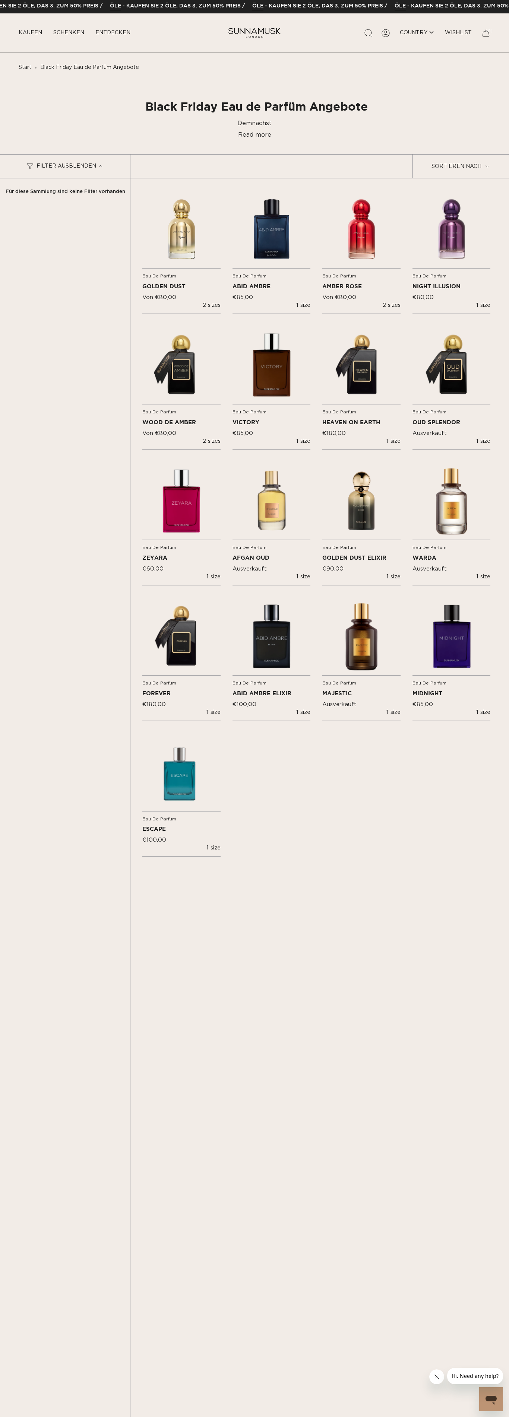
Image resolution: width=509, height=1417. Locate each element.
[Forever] (181, 636)
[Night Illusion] (451, 229)
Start (25, 67)
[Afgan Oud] (272, 501)
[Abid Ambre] (272, 229)
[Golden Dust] (181, 229)
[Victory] (272, 365)
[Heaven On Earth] (361, 365)
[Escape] (181, 772)
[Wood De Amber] (181, 365)
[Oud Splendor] (451, 365)
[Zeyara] (181, 501)
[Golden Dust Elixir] (361, 501)
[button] (30, 33)
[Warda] (451, 501)
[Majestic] (361, 636)
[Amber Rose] (361, 229)
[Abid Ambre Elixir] (272, 636)
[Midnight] (451, 636)
